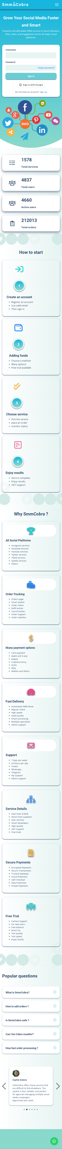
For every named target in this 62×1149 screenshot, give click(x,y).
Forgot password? (46, 67)
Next (57, 1086)
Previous (4, 1086)
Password (10, 62)
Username (11, 49)
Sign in (31, 76)
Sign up (43, 92)
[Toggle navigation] (56, 4)
